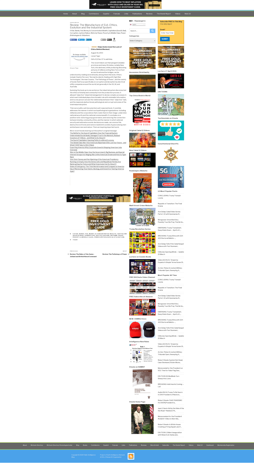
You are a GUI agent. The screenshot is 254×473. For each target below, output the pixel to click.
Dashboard (210, 445)
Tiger (75, 239)
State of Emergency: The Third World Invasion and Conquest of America (97, 166)
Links (126, 14)
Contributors (94, 14)
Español (106, 14)
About (74, 14)
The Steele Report (164, 14)
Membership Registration (225, 445)
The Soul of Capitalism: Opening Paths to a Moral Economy (92, 140)
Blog (83, 14)
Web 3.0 (188, 14)
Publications (137, 14)
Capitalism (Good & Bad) (117, 31)
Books (85, 445)
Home (65, 14)
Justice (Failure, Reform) (88, 33)
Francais (116, 14)
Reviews (149, 14)
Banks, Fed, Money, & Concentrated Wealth (91, 31)
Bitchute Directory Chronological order (59, 445)
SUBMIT (165, 39)
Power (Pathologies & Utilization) (109, 237)
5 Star (72, 31)
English (133, 24)
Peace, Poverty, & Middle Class (108, 33)
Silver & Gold (154, 445)
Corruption (74, 33)
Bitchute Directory (37, 445)
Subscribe (165, 445)
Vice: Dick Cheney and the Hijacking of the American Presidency (94, 159)
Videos (177, 14)
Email (163, 29)
